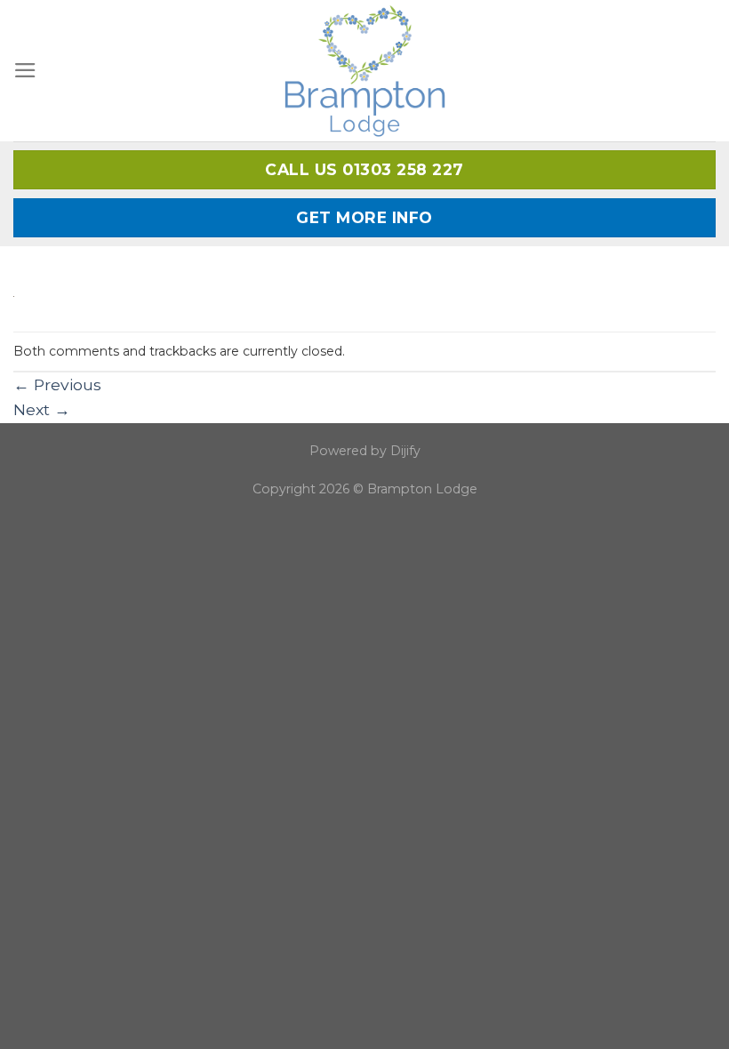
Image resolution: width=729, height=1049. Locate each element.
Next (41, 409)
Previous (57, 384)
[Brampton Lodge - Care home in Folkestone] (365, 70)
